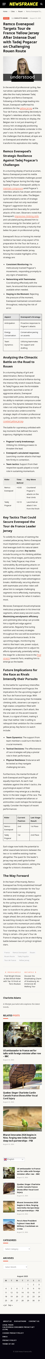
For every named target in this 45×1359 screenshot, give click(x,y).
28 (23, 1300)
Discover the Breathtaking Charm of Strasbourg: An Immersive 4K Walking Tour (32, 981)
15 (28, 1292)
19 (11, 1296)
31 (39, 1300)
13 (17, 1292)
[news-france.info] (24, 4)
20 (17, 1296)
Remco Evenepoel (20, 952)
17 (39, 1292)
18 (6, 1296)
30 (33, 1300)
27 (17, 1300)
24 (39, 1296)
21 (23, 1296)
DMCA (4, 1337)
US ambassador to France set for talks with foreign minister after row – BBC (22, 1053)
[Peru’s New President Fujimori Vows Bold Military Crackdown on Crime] (9, 1225)
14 (23, 1292)
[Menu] (4, 4)
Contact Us (34, 1321)
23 (33, 1296)
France (7, 952)
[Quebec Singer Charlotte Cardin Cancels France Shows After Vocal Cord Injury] (22, 1076)
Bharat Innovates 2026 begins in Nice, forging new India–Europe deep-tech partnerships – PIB (19, 1137)
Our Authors (20, 1321)
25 (6, 1300)
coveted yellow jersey (13, 421)
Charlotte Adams (21, 18)
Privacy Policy (9, 1340)
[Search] (41, 4)
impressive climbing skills (27, 216)
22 (28, 1296)
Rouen (6, 18)
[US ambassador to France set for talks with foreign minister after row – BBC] (22, 1034)
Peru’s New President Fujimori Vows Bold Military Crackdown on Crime (27, 1224)
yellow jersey (26, 108)
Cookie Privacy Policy (13, 1333)
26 (11, 1300)
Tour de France (10, 960)
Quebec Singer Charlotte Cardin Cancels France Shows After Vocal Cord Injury (20, 1095)
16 (33, 1292)
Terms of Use (8, 1344)
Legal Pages (8, 1325)
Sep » (10, 1305)
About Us (7, 1321)
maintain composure (13, 188)
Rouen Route (9, 956)
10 (39, 1288)
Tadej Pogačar (23, 956)
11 (6, 1292)
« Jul (5, 1305)
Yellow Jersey (24, 960)
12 (11, 1292)
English (10, 1159)
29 (28, 1300)
